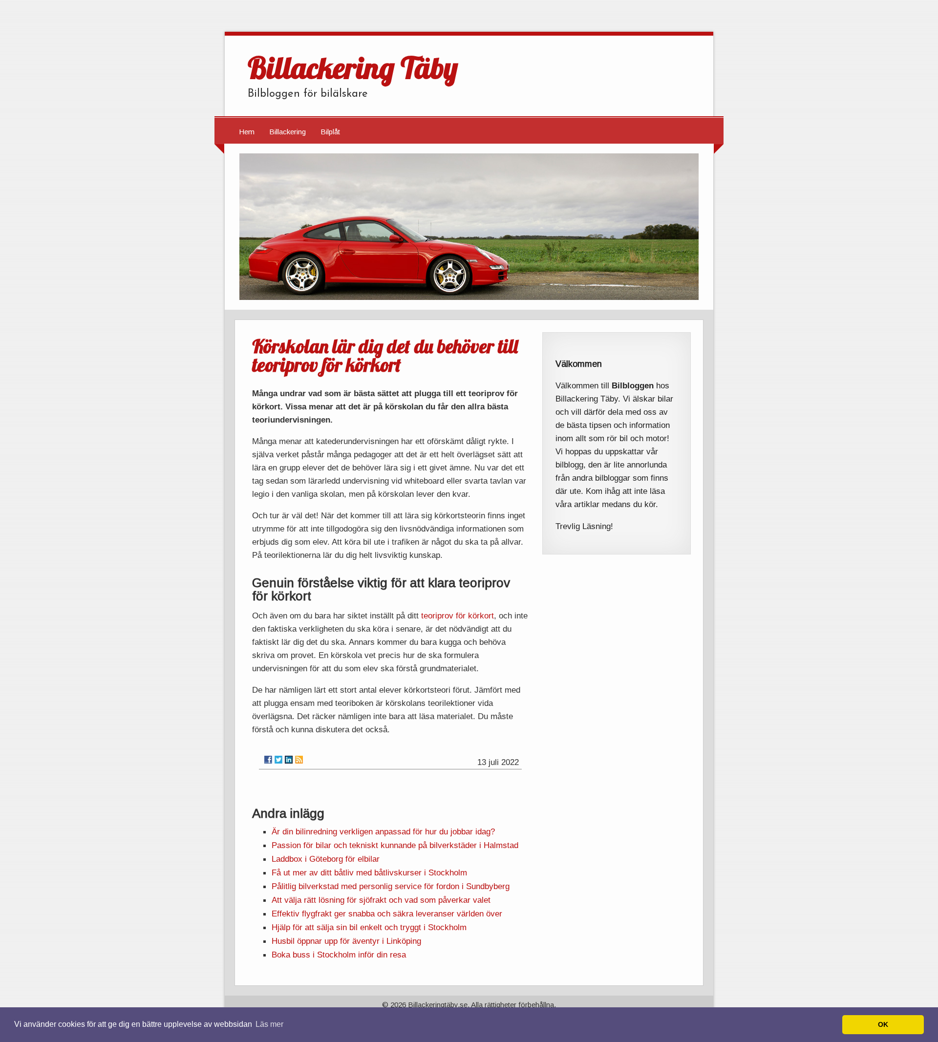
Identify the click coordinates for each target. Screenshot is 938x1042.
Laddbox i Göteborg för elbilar (326, 859)
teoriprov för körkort (457, 615)
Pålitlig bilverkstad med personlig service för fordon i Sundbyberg (391, 886)
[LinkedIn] (289, 760)
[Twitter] (278, 760)
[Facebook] (268, 760)
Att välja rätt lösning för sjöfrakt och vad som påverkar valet (381, 900)
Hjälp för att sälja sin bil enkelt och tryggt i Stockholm (369, 927)
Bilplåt (330, 132)
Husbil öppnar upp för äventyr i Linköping (346, 941)
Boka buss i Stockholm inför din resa (339, 954)
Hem (247, 132)
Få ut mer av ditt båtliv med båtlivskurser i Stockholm (369, 872)
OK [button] (883, 1024)
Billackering (287, 132)
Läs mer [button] (269, 1024)
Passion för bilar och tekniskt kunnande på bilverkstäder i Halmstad (395, 845)
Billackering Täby (353, 67)
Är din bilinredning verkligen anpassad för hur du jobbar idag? (383, 831)
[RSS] (299, 760)
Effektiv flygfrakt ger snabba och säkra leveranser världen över (387, 913)
